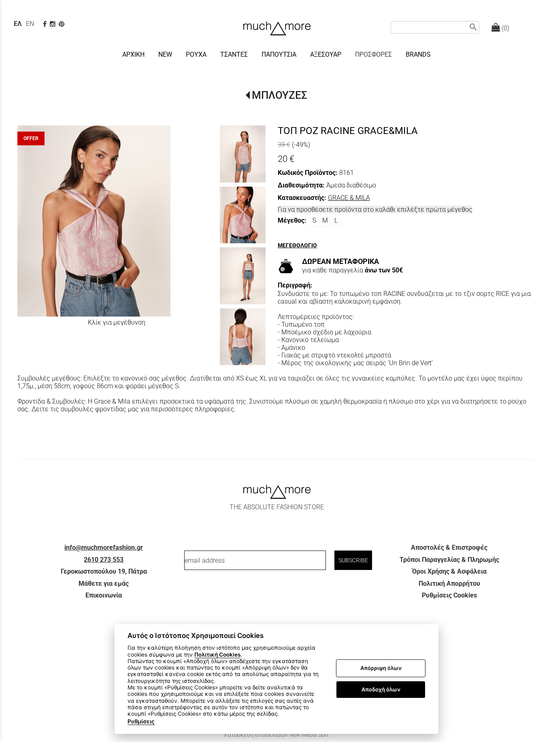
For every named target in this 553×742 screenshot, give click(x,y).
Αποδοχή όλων (381, 689)
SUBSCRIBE (353, 560)
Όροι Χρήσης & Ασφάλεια (449, 571)
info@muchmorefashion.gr (103, 547)
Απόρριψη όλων (381, 668)
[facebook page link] (45, 24)
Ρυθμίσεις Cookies (449, 595)
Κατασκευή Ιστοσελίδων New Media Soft (276, 734)
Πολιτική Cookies (217, 654)
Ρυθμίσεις (141, 721)
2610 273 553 (103, 559)
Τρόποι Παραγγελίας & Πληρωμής (449, 559)
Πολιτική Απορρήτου (449, 583)
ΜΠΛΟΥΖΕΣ (279, 95)
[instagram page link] (53, 24)
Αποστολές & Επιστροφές (449, 547)
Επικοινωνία (103, 595)
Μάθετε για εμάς (104, 583)
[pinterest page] (62, 24)
